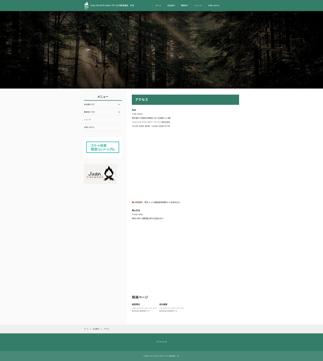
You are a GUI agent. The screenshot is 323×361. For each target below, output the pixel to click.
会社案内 (171, 5)
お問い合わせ (213, 5)
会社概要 (163, 304)
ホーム (158, 5)
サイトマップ (161, 342)
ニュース (198, 5)
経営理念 (136, 304)
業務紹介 (185, 5)
